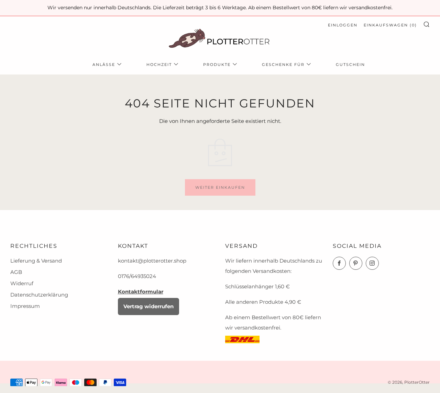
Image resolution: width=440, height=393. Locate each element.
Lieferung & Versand (36, 260)
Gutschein (350, 64)
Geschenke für (283, 64)
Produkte (217, 64)
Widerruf (21, 283)
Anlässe (103, 64)
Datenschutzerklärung (39, 294)
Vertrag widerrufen (148, 306)
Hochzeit (159, 64)
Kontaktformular (140, 291)
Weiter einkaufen (220, 187)
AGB (16, 272)
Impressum (25, 306)
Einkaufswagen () (390, 25)
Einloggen (343, 25)
